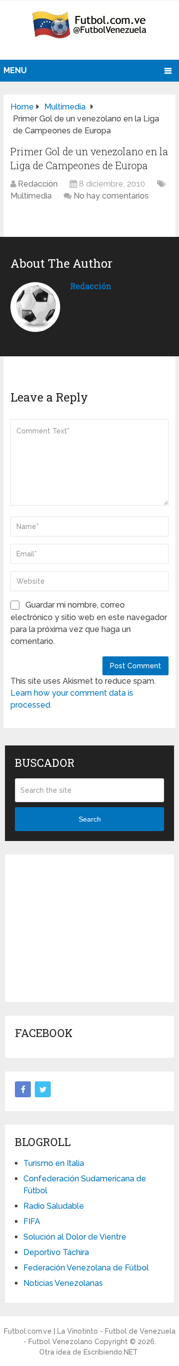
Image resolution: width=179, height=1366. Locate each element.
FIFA (31, 1221)
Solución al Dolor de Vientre (74, 1237)
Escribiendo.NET (111, 1352)
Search (90, 819)
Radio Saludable (53, 1206)
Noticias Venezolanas (63, 1283)
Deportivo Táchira (56, 1252)
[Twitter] (43, 1089)
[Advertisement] (89, 926)
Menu (15, 70)
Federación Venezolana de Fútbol (86, 1267)
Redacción (38, 184)
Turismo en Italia (53, 1163)
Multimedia (31, 196)
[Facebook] (23, 1089)
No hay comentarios (111, 196)
